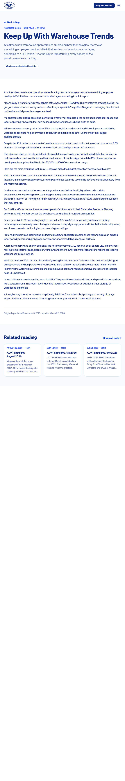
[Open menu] (118, 5)
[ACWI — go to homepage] (9, 5)
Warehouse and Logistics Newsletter (21, 66)
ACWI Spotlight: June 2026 (102, 352)
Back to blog (13, 22)
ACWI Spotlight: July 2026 (62, 352)
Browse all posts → (112, 338)
